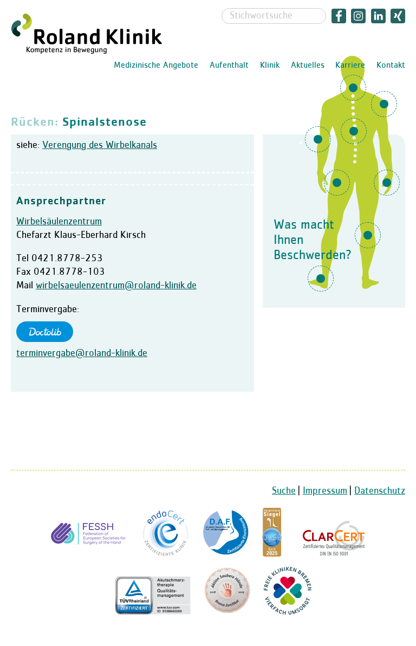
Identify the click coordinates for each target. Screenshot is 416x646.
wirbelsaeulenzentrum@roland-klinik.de (116, 285)
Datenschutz (379, 491)
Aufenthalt (229, 65)
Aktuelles (307, 65)
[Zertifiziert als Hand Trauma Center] (90, 554)
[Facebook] (339, 16)
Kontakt (390, 65)
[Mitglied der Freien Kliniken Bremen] (287, 612)
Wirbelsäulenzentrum (59, 222)
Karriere (350, 65)
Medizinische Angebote (156, 65)
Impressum (325, 491)
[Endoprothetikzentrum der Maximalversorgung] (165, 554)
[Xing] (397, 16)
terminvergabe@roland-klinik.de (81, 353)
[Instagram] (359, 16)
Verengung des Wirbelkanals (99, 145)
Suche (284, 491)
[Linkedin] (378, 16)
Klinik (270, 65)
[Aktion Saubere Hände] (227, 612)
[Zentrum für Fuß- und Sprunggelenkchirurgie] (226, 554)
